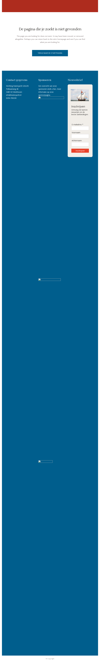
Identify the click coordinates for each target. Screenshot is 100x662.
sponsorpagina (44, 95)
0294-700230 (11, 98)
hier (54, 89)
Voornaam (76, 132)
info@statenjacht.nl (13, 95)
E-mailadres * (77, 124)
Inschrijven (80, 150)
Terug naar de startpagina (50, 53)
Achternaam (77, 140)
